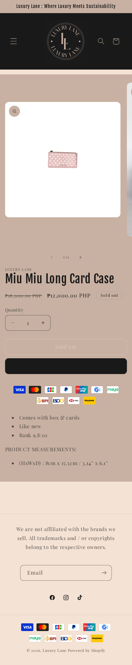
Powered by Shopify (86, 650)
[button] (13, 41)
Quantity (14, 309)
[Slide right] (80, 257)
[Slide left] (52, 257)
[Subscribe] (103, 573)
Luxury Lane (55, 650)
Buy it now (66, 366)
